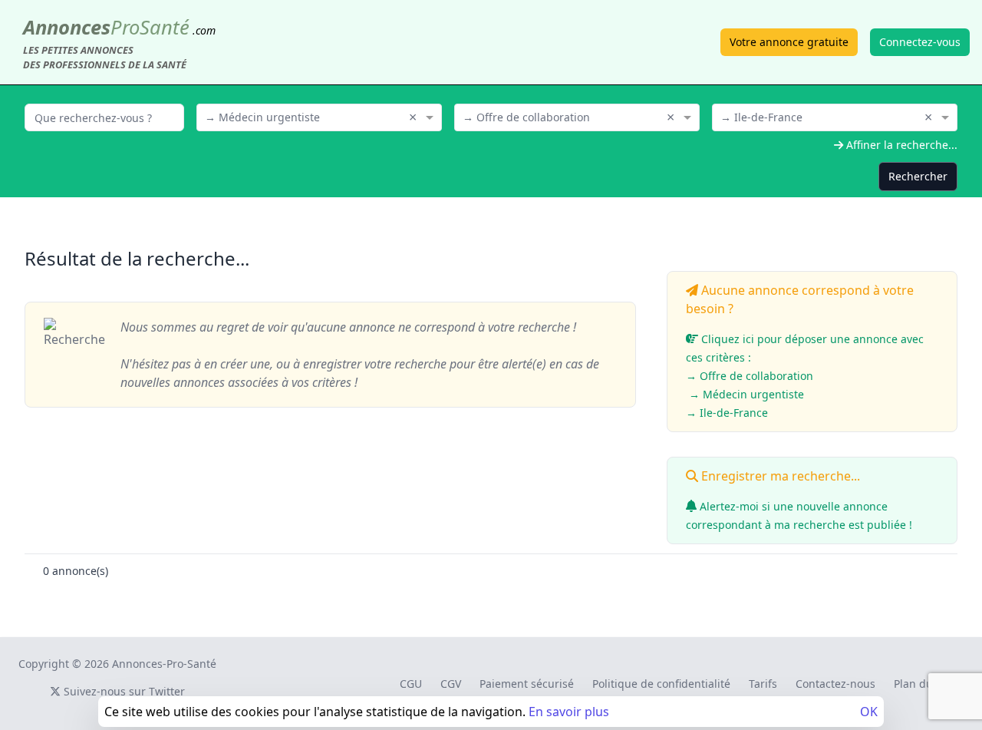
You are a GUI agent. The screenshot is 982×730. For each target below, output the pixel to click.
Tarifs (763, 683)
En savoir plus (569, 711)
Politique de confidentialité (661, 683)
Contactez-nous (835, 683)
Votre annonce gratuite (789, 42)
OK (869, 711)
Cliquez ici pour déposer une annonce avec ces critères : (805, 376)
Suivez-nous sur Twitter (123, 691)
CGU (411, 683)
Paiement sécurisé (526, 683)
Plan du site (924, 683)
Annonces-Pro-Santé (164, 663)
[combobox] (319, 116)
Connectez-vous (920, 42)
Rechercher (917, 176)
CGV (450, 683)
